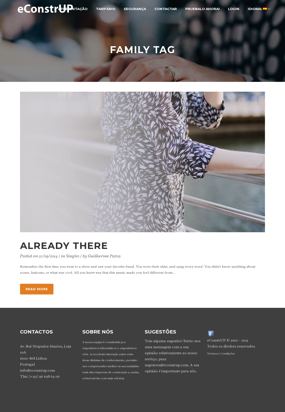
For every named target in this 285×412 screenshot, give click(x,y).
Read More (37, 289)
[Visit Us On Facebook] (210, 333)
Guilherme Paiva (104, 256)
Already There (64, 245)
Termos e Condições (221, 353)
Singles (72, 256)
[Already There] (142, 162)
